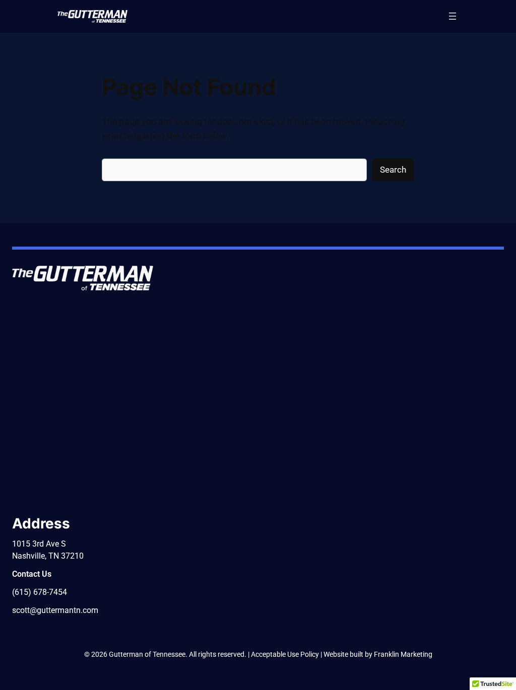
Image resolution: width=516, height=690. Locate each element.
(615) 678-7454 (39, 592)
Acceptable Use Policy (285, 654)
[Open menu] (452, 16)
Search (393, 170)
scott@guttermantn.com (55, 610)
